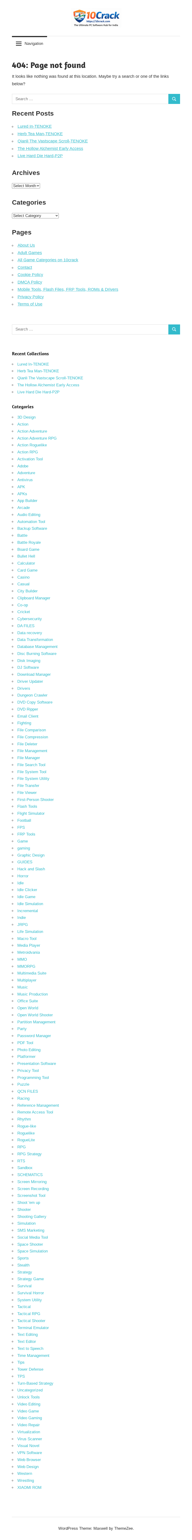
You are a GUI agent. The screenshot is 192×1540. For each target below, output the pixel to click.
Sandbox (25, 1168)
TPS (21, 1376)
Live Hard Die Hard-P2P (40, 155)
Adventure (26, 473)
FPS (21, 827)
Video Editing (28, 1404)
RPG (21, 1147)
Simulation (26, 1223)
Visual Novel (28, 1446)
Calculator (26, 563)
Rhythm (24, 1119)
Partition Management (36, 1022)
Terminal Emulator (33, 1328)
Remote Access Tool (35, 1112)
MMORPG (26, 966)
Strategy (24, 1272)
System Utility (29, 1300)
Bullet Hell (26, 556)
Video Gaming (29, 1418)
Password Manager (34, 1036)
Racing (23, 1098)
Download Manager (34, 674)
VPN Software (29, 1453)
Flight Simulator (31, 813)
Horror (23, 876)
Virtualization (28, 1432)
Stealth (23, 1265)
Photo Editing (29, 1050)
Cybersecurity (29, 619)
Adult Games (30, 252)
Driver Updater (30, 681)
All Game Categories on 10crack (48, 260)
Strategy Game (30, 1279)
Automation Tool (31, 521)
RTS (21, 1161)
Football (24, 820)
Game (22, 841)
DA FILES (25, 626)
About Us (26, 245)
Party (22, 1029)
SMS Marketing (30, 1230)
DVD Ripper (27, 709)
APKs (22, 494)
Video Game (28, 1411)
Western (24, 1473)
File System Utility (33, 778)
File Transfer (28, 785)
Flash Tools (27, 806)
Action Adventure (32, 431)
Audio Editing (28, 514)
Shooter (24, 1209)
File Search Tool (31, 765)
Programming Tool (33, 1077)
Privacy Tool (28, 1070)
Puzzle (23, 1084)
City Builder (27, 591)
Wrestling (25, 1480)
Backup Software (32, 528)
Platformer (26, 1056)
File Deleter (27, 744)
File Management (32, 751)
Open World (27, 1008)
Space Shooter (30, 1244)
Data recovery (29, 633)
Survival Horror (30, 1293)
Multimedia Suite (31, 973)
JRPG (22, 924)
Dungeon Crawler (32, 695)
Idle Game (26, 897)
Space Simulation (32, 1251)
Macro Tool (27, 938)
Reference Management (38, 1105)
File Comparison (31, 730)
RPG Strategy (29, 1154)
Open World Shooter (35, 1015)
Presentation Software (36, 1063)
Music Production (32, 994)
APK (21, 487)
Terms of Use (30, 304)
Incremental (27, 911)
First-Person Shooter (35, 799)
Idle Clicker (27, 890)
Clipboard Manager (33, 598)
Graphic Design (30, 855)
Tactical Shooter (31, 1321)
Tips (21, 1362)
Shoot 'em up (28, 1202)
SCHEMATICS (30, 1175)
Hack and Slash (31, 869)
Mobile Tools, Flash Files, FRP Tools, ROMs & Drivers (68, 289)
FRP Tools (26, 834)
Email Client (27, 716)
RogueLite (26, 1140)
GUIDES (24, 862)
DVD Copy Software (34, 702)
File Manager (28, 758)
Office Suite (27, 1001)
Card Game (27, 570)
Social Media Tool (32, 1237)
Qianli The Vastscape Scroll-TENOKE (53, 141)
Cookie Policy (30, 274)
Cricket (23, 612)
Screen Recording (33, 1189)
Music (22, 987)
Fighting (24, 723)
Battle (22, 535)
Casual (23, 584)
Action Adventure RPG (37, 438)
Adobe (22, 466)
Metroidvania (28, 952)
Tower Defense (30, 1369)
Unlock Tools (28, 1397)
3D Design (26, 417)
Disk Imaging (28, 660)
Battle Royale (29, 542)
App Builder (27, 500)
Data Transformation (35, 639)
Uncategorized (30, 1390)
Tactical (24, 1307)
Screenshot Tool (31, 1195)
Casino (23, 577)
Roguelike (26, 1133)
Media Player (28, 945)
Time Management (33, 1355)
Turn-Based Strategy (35, 1383)
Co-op (22, 605)
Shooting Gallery (31, 1216)
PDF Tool (25, 1043)
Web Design (28, 1467)
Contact (25, 267)
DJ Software (28, 667)
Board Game (28, 549)
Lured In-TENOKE (35, 126)
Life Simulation (30, 931)
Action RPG (27, 452)
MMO (22, 959)
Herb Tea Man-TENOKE (40, 134)
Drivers (23, 688)
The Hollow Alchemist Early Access (50, 148)
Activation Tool (30, 459)
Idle (20, 883)
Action (22, 424)
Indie (21, 917)
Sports (23, 1258)
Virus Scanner (29, 1439)
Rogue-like (26, 1126)
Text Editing (27, 1334)
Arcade (23, 507)
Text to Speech (30, 1348)
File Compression (32, 737)
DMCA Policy (30, 282)
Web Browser (29, 1460)
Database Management (37, 646)
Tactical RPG (28, 1314)
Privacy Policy (31, 297)
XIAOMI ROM (29, 1487)
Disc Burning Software (36, 653)
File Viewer (27, 792)
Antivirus (25, 480)
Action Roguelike (32, 445)
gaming (23, 848)
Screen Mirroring (32, 1182)
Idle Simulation (30, 904)
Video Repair (28, 1425)
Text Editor (26, 1341)
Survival (24, 1286)
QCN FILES (27, 1091)
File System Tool (31, 772)
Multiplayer (27, 980)
